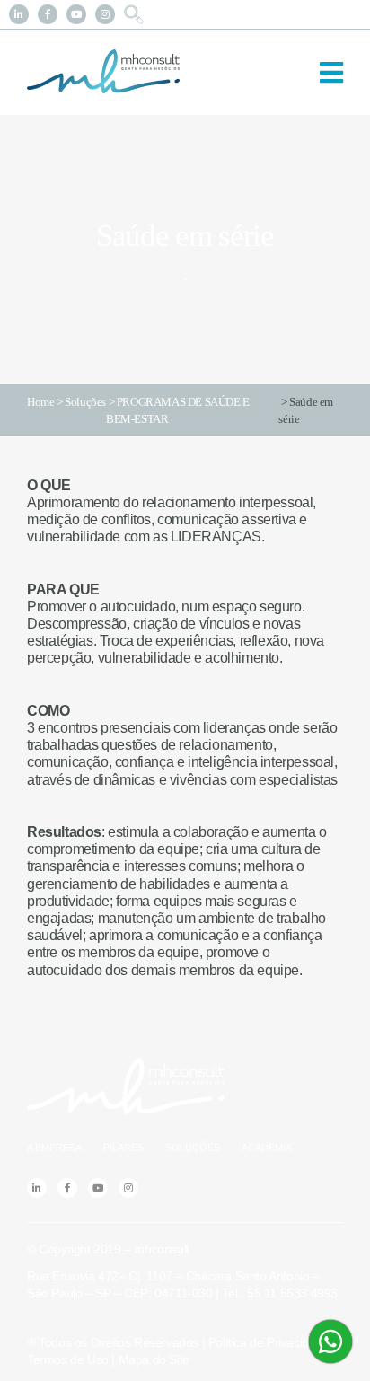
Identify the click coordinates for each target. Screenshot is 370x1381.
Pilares (123, 1147)
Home (40, 402)
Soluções (85, 402)
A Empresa (54, 1147)
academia (267, 1147)
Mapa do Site (154, 1359)
